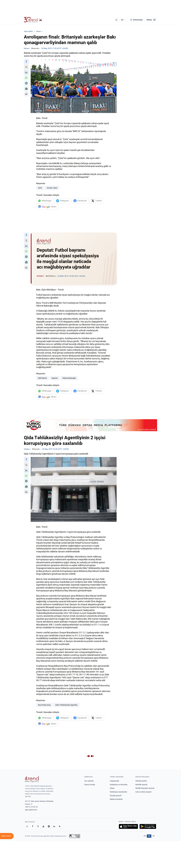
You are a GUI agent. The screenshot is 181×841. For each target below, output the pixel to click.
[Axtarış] (116, 19)
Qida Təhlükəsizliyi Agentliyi (66, 705)
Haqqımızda (114, 781)
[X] (38, 826)
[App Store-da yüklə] (128, 826)
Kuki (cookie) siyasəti (143, 792)
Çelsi (40, 188)
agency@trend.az (31, 810)
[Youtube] (43, 826)
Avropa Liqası (52, 188)
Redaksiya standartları (118, 792)
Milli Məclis (42, 378)
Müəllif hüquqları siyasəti (144, 788)
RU (154, 836)
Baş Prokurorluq (44, 705)
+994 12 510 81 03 (31, 807)
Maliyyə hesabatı (116, 799)
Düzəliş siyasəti (115, 796)
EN (145, 836)
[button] (26, 61)
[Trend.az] (33, 19)
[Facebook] (32, 826)
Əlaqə (112, 788)
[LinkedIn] (54, 826)
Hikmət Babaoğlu (69, 378)
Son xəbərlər (89, 781)
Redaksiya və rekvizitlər (118, 785)
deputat (55, 378)
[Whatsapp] (27, 826)
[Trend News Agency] (32, 779)
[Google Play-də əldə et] (148, 826)
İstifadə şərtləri (141, 781)
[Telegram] (49, 826)
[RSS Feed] (60, 826)
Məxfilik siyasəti (141, 785)
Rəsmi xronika (89, 785)
